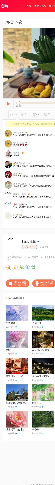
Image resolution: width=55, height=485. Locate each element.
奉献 (8, 349)
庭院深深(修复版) (41, 349)
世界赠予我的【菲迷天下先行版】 (17, 429)
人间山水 (37, 323)
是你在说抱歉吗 (40, 376)
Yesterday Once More (17, 403)
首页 (29, 6)
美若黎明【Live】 (15, 376)
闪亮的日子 (38, 403)
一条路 (35, 429)
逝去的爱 (10, 323)
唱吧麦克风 (40, 6)
